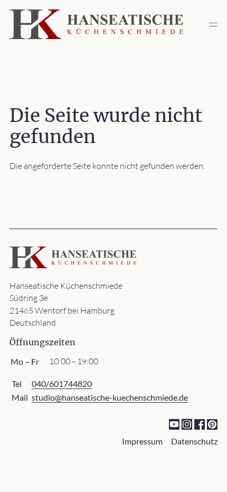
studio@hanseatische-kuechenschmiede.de (110, 397)
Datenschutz (194, 441)
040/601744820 (62, 384)
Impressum (142, 441)
